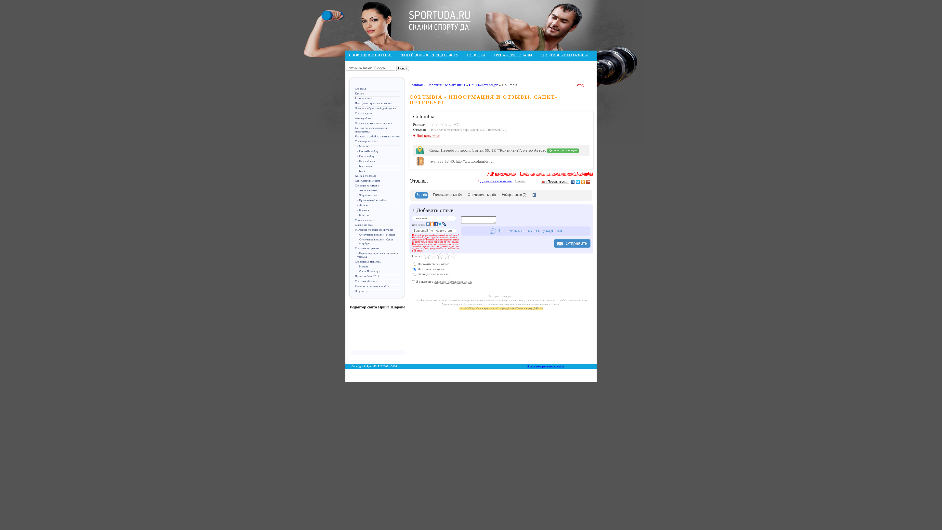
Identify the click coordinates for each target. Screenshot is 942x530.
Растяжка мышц (364, 98)
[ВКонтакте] (572, 182)
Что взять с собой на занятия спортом (377, 136)
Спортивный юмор (366, 281)
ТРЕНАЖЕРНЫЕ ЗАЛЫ (513, 55)
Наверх (520, 181)
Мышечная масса (365, 219)
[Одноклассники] (583, 182)
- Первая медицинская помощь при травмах (378, 255)
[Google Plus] (588, 182)
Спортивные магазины (368, 261)
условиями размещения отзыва (453, 281)
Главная (416, 85)
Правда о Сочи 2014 (367, 276)
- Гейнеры (363, 214)
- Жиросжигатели (367, 195)
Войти (421, 225)
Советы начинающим (367, 180)
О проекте (361, 291)
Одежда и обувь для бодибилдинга (375, 108)
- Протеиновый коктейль (371, 200)
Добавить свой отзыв (496, 181)
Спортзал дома (363, 113)
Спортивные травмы (367, 248)
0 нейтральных (496, 130)
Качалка (359, 93)
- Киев (361, 170)
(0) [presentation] (447, 195)
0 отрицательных (472, 130)
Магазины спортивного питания (374, 229)
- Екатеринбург (366, 156)
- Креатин (363, 210)
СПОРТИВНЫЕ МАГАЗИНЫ (564, 55)
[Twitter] (577, 182)
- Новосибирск (366, 160)
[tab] (421, 195)
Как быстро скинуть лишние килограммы (371, 129)
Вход (579, 85)
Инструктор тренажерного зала (373, 103)
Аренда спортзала (365, 175)
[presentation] (534, 195)
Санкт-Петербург (483, 85)
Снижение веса (364, 224)
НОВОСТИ (476, 55)
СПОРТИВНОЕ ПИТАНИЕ (370, 55)
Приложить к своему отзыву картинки (529, 230)
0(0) (456, 124)
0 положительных (446, 130)
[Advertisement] (377, 331)
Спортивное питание (367, 185)
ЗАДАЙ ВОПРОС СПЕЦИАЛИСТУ (429, 55)
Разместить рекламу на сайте (372, 286)
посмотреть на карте (564, 150)
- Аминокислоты (367, 190)
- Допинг (362, 205)
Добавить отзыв (428, 136)
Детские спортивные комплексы (373, 122)
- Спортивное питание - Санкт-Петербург (375, 241)
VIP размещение (501, 173)
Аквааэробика (363, 118)
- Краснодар (364, 165)
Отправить (576, 243)
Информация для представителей (556, 173)
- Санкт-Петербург (368, 151)
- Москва (362, 146)
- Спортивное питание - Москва (376, 234)
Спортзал (360, 88)
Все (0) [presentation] (422, 195)
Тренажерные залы (366, 141)
